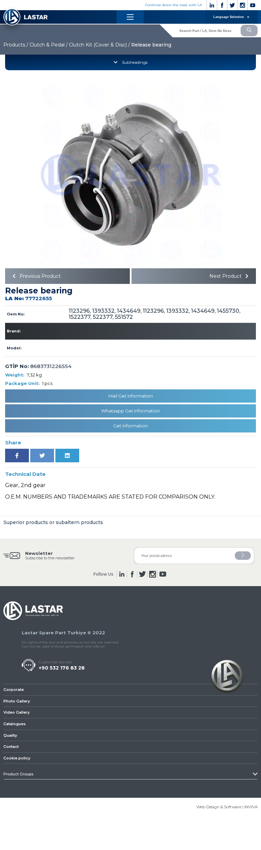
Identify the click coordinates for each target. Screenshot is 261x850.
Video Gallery (16, 712)
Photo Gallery (16, 701)
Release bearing (151, 45)
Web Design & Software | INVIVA (227, 806)
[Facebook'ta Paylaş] (17, 455)
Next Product (226, 276)
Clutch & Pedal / (49, 45)
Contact (11, 746)
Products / (15, 45)
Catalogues (14, 723)
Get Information (130, 425)
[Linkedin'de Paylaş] (67, 455)
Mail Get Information (130, 396)
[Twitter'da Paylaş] (42, 455)
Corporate (13, 689)
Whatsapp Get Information (130, 410)
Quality (10, 735)
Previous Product (39, 276)
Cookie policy (16, 758)
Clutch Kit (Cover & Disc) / (99, 45)
